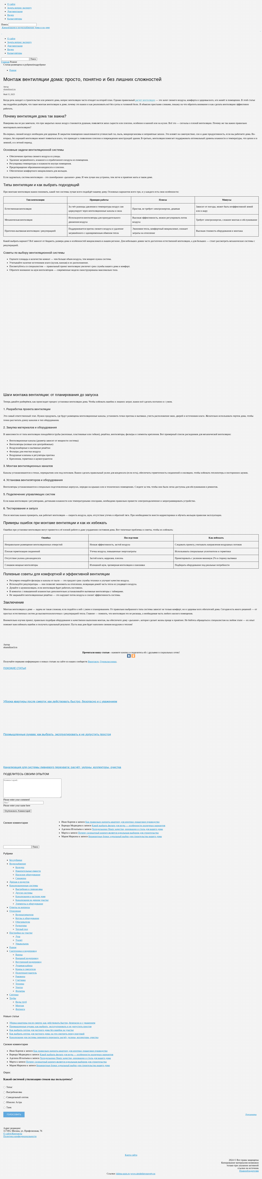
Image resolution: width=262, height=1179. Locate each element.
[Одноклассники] (133, 656)
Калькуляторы (14, 18)
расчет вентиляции (145, 100)
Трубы (12, 998)
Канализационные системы (23, 885)
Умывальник (22, 943)
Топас (9, 1087)
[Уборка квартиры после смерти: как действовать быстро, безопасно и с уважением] (19, 695)
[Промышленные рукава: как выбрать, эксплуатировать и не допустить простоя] (19, 727)
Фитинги (20, 1009)
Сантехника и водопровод (23, 951)
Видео (10, 15)
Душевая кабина (23, 965)
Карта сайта (131, 1155)
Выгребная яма (14, 1092)
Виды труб (21, 1002)
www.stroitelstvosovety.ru (142, 1173)
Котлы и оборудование (27, 918)
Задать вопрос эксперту (19, 8)
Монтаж (19, 1005)
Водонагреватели (24, 914)
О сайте (11, 4)
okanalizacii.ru (9, 89)
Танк (9, 1107)
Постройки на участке (20, 933)
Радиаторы (21, 925)
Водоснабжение (17, 863)
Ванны (19, 954)
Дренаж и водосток (19, 882)
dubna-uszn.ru (123, 1173)
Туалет (18, 940)
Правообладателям (249, 1171)
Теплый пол (21, 929)
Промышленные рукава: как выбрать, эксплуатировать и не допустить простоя (57, 734)
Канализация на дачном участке (32, 900)
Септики (13, 994)
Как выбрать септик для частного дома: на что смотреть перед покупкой (46, 1033)
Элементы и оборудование (29, 903)
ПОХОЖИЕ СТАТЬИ (14, 668)
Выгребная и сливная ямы (29, 889)
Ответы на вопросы (19, 907)
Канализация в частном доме (30, 896)
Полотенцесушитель (26, 973)
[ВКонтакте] (129, 656)
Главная (5, 62)
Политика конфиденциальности (20, 1136)
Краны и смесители (25, 969)
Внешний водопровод (26, 958)
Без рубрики (15, 860)
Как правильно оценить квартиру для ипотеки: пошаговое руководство (122, 822)
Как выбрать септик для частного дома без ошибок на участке (41, 1030)
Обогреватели (22, 922)
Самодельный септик (17, 1097)
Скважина (20, 878)
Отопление (15, 911)
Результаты (251, 1114)
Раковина (20, 976)
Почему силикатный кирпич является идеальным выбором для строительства (118, 833)
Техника (19, 983)
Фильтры (20, 991)
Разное (12, 70)
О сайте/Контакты (12, 1133)
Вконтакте (93, 661)
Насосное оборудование (27, 874)
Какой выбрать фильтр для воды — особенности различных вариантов (128, 825)
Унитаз (19, 987)
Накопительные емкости (28, 871)
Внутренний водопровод (28, 962)
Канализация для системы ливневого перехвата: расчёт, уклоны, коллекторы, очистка (62, 767)
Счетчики (20, 980)
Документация (14, 11)
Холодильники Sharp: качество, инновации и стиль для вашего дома (127, 829)
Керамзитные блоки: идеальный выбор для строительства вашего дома (125, 836)
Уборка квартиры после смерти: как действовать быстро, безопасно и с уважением (60, 701)
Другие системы (23, 893)
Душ (17, 936)
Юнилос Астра (14, 1102)
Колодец (19, 867)
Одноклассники (108, 661)
